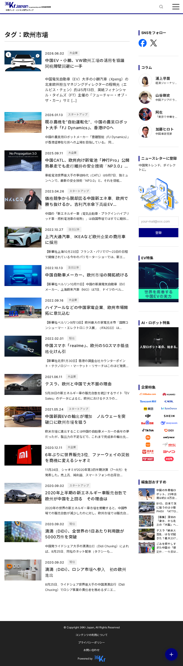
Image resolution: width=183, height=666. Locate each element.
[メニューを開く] (175, 6)
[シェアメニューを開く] (171, 654)
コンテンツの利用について (91, 635)
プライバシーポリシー (91, 642)
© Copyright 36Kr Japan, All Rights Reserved (92, 627)
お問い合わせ (91, 650)
